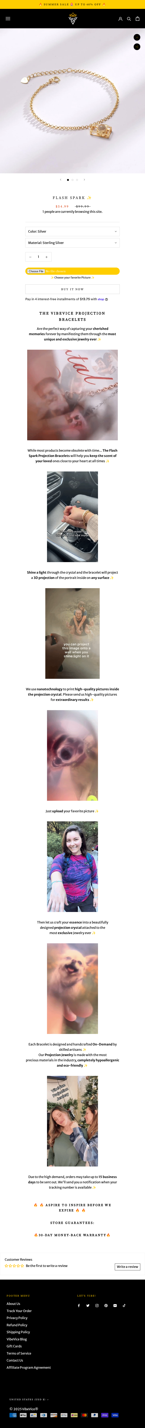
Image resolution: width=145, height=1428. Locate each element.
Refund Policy (17, 1325)
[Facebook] (78, 1305)
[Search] (129, 19)
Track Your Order (19, 1311)
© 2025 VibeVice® (23, 1409)
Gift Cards (14, 1346)
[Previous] (60, 180)
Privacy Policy (17, 1318)
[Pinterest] (106, 1305)
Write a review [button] (127, 1267)
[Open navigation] (8, 18)
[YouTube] (115, 1305)
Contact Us (15, 1360)
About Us (13, 1304)
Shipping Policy (18, 1332)
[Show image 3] (77, 180)
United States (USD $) (27, 1399)
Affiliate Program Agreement (29, 1368)
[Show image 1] (68, 180)
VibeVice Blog (17, 1339)
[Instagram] (97, 1305)
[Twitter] (87, 1305)
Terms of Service (19, 1353)
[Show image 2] (72, 180)
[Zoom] (137, 37)
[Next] (84, 180)
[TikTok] (124, 1305)
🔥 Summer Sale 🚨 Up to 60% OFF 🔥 (72, 4)
